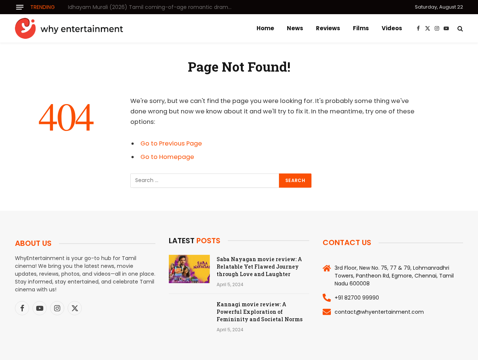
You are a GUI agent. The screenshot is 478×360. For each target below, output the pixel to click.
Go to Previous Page (171, 143)
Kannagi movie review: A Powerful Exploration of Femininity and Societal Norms (259, 312)
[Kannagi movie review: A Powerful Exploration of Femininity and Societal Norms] (189, 314)
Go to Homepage (167, 157)
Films (361, 28)
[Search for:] (205, 180)
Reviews (328, 28)
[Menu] (20, 7)
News (295, 28)
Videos (392, 28)
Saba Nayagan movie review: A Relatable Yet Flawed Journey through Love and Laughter (259, 267)
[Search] (459, 28)
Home (265, 28)
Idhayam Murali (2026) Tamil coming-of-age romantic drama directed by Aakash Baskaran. (152, 7)
